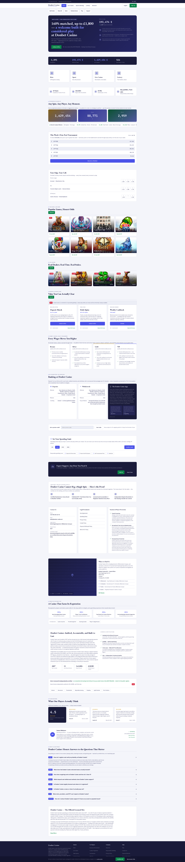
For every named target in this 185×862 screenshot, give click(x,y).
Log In (125, 5)
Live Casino (71, 5)
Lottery (88, 5)
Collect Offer (56, 47)
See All (51, 267)
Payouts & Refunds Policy (86, 526)
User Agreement (84, 513)
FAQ (123, 847)
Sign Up (133, 5)
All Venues (101, 593)
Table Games (76, 853)
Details (122, 323)
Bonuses (94, 5)
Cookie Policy (83, 523)
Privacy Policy (83, 519)
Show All (60, 11)
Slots (64, 5)
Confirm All (120, 859)
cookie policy (99, 859)
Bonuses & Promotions (95, 847)
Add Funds (52, 11)
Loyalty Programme (94, 850)
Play (82, 11)
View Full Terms (71, 328)
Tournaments (92, 853)
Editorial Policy (132, 735)
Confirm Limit (129, 447)
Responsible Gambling (111, 850)
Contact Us (124, 850)
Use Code (98, 427)
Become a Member (92, 161)
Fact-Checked (132, 737)
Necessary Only (131, 859)
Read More (54, 833)
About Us (108, 847)
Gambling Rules (83, 516)
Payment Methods (126, 853)
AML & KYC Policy (84, 529)
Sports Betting (80, 5)
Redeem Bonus (74, 11)
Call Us (121, 472)
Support (88, 11)
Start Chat (130, 472)
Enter (66, 11)
